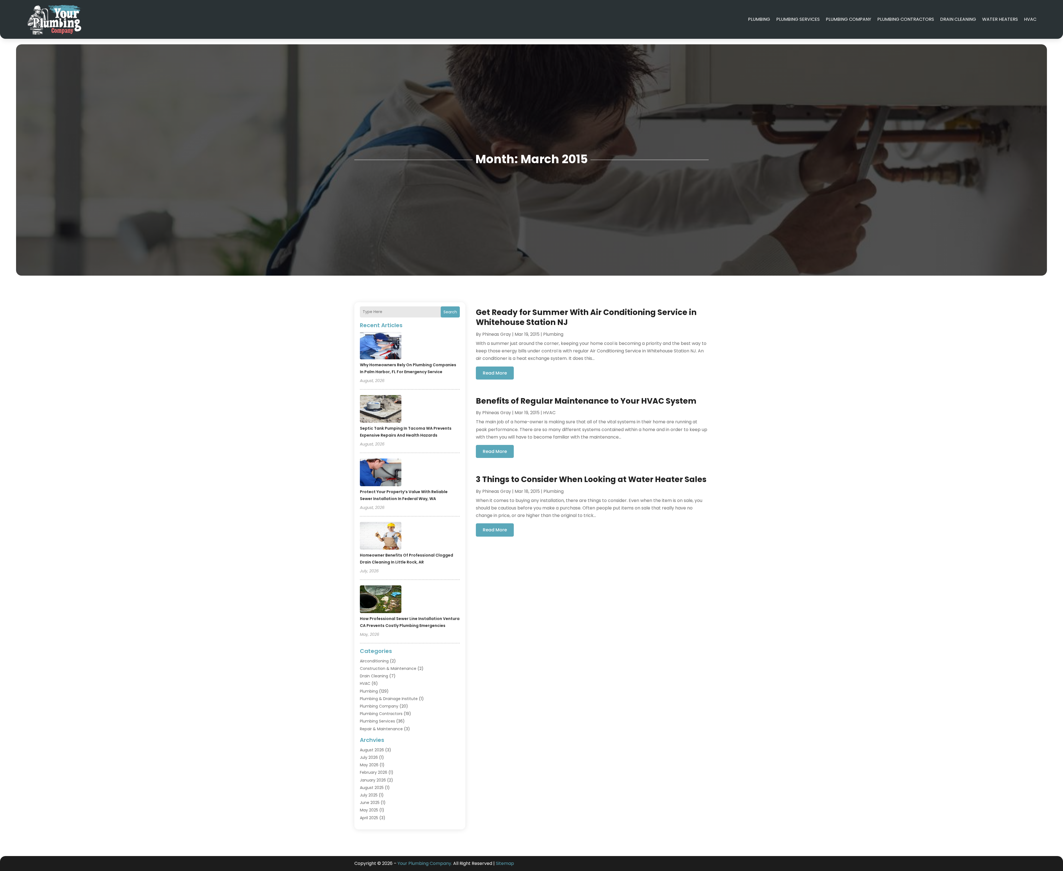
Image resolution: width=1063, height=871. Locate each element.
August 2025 (372, 787)
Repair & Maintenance (381, 729)
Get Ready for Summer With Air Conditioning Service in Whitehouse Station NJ (586, 317)
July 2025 (369, 795)
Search (450, 312)
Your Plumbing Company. (425, 863)
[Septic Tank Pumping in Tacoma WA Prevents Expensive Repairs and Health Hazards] (380, 409)
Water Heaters (1000, 19)
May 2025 (369, 810)
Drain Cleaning (958, 19)
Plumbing (759, 19)
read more (495, 373)
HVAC (1030, 19)
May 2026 (369, 765)
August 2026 (372, 750)
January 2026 (373, 780)
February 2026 (373, 772)
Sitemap (505, 863)
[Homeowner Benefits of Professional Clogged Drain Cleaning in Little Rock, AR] (380, 536)
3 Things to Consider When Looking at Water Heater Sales (591, 479)
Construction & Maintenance (388, 668)
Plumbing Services (798, 19)
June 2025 (370, 802)
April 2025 (369, 818)
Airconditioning (374, 661)
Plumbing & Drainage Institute (389, 698)
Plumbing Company (848, 19)
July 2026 (369, 757)
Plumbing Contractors (905, 19)
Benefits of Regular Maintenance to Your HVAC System (586, 401)
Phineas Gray (496, 334)
